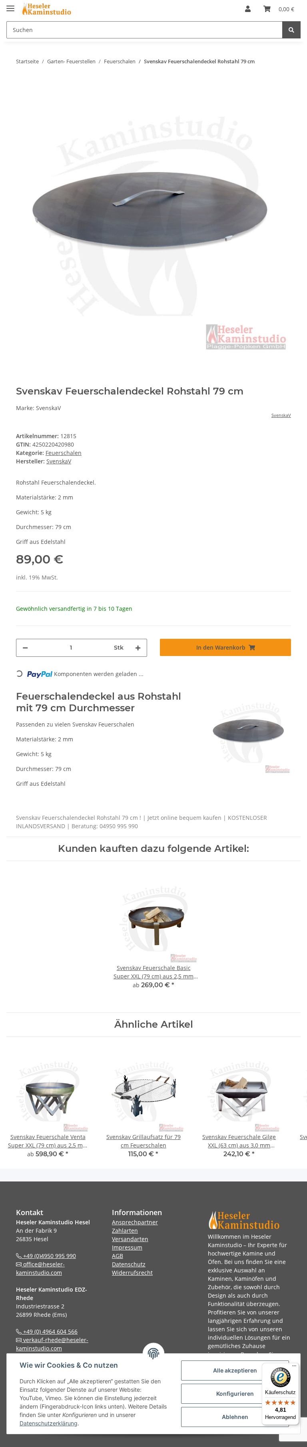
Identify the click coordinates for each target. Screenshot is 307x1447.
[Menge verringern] (25, 647)
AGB (117, 1256)
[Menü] (294, 1368)
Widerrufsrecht (132, 1272)
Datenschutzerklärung (49, 1423)
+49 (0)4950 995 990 (49, 1256)
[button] (248, 9)
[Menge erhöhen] (138, 647)
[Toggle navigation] (10, 5)
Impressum (127, 1247)
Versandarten (130, 1239)
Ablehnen (235, 1416)
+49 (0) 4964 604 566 (50, 1331)
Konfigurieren (235, 1393)
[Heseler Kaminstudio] (46, 9)
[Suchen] (291, 29)
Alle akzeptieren (235, 1370)
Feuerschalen (64, 453)
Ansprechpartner (135, 1222)
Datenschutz (129, 1264)
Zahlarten (125, 1230)
